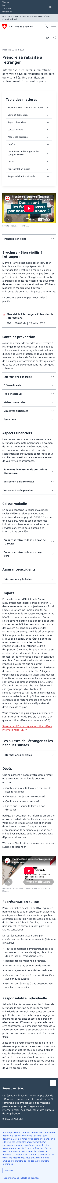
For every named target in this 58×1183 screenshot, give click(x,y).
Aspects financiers (17, 122)
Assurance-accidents (18, 136)
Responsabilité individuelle (21, 176)
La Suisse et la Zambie (21, 26)
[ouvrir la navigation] (53, 26)
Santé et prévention (18, 114)
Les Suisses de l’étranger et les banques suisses (23, 153)
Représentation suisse (19, 168)
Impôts (11, 144)
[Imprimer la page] (47, 37)
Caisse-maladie (15, 129)
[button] (53, 1083)
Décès (11, 161)
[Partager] (54, 37)
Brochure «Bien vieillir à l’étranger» (25, 107)
